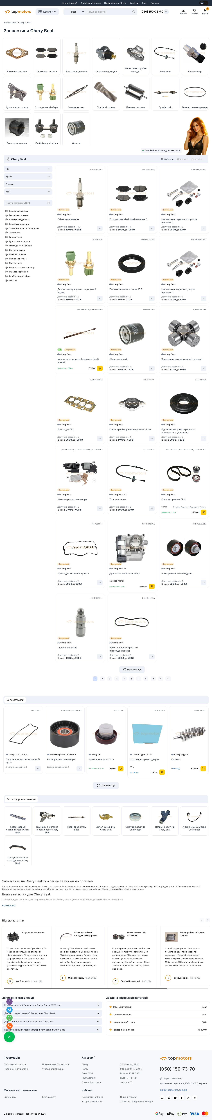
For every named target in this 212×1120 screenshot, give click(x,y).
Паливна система (18, 258)
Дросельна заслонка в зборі (124, 573)
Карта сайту (49, 1096)
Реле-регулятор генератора (72, 499)
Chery (85, 1064)
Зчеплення (14, 232)
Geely (85, 1068)
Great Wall (87, 1073)
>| (168, 678)
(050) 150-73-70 (151, 11)
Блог (144, 3)
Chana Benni (89, 1077)
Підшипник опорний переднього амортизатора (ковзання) (178, 431)
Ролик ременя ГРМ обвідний (176, 573)
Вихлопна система (18, 211)
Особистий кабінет (92, 1096)
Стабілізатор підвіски (19, 276)
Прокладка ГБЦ (65, 429)
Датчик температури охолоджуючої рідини (76, 291)
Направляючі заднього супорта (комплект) (178, 291)
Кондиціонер (15, 237)
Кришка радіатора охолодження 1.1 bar (130, 429)
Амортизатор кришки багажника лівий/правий (78, 361)
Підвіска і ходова (17, 254)
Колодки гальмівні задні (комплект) (128, 219)
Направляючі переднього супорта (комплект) (179, 221)
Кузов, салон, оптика (19, 241)
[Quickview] (103, 178)
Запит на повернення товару (136, 1101)
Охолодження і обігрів (20, 245)
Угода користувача (52, 1068)
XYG (132, 766)
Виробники (10, 1096)
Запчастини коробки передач (24, 228)
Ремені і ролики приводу (21, 267)
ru (206, 3)
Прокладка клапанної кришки (73, 573)
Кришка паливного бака (101, 759)
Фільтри (13, 280)
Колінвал (175, 759)
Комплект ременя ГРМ (173, 499)
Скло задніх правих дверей (144, 759)
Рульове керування (18, 271)
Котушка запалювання (33, 932)
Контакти (133, 3)
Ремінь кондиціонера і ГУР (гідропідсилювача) (123, 649)
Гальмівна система (18, 215)
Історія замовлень (92, 1101)
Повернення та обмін (115, 3)
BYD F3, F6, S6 (128, 1077)
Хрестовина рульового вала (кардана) (181, 359)
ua (202, 3)
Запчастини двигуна (19, 224)
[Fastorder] (103, 185)
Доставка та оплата (91, 3)
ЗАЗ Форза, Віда (129, 1064)
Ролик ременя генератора (61, 759)
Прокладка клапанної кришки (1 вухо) (23, 761)
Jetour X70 (126, 1082)
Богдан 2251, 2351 (130, 1073)
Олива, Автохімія (91, 1082)
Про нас (155, 3)
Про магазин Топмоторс (56, 1064)
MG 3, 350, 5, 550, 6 (131, 1068)
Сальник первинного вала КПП (125, 289)
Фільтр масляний (118, 359)
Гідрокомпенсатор (67, 647)
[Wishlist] (103, 192)
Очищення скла (17, 250)
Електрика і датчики (19, 219)
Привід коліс (15, 263)
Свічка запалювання (68, 219)
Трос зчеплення (117, 499)
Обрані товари (128, 1096)
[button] (202, 920)
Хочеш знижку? (69, 3)
